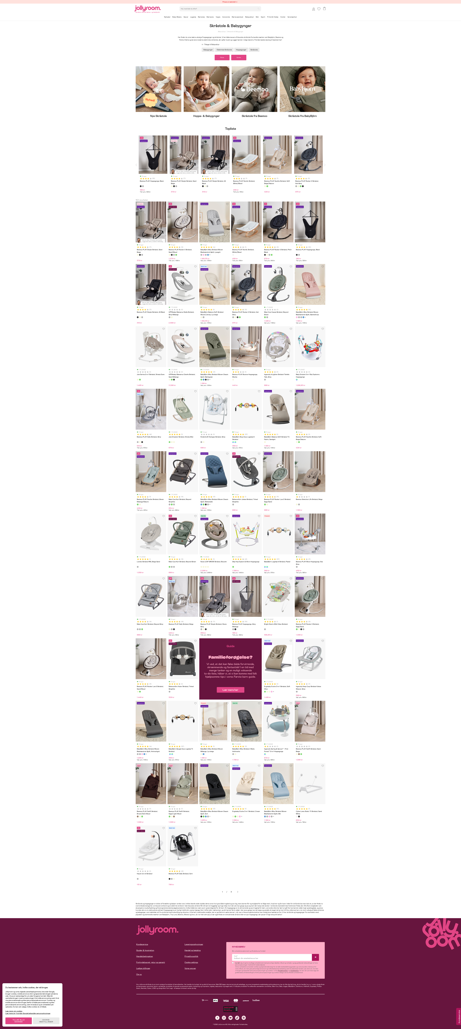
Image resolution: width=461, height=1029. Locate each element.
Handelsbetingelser (144, 956)
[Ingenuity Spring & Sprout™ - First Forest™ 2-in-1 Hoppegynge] (265, 754)
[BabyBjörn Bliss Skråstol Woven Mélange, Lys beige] (201, 754)
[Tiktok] (237, 1018)
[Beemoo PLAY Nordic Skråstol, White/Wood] (233, 255)
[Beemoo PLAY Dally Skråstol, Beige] (140, 442)
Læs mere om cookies (13, 1011)
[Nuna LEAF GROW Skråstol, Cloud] (206, 567)
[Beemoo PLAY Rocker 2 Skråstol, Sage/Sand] (176, 255)
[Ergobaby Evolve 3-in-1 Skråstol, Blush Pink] (271, 691)
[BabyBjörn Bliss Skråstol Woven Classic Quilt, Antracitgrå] (208, 379)
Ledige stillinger (143, 968)
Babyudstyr (221, 32)
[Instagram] (224, 1018)
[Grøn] (267, 186)
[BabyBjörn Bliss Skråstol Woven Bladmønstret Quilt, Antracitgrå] (206, 255)
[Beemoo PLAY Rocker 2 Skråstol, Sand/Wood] (169, 255)
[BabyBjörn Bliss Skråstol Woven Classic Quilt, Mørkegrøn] (201, 379)
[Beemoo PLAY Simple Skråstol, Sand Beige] (138, 255)
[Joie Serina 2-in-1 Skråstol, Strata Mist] (140, 379)
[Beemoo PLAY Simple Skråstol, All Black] (140, 255)
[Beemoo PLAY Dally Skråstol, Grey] (138, 442)
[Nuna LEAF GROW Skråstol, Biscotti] (201, 567)
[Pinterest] (244, 1018)
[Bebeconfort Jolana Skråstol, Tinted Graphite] (233, 504)
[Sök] (258, 8)
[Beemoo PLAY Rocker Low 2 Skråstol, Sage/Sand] (265, 504)
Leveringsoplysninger (194, 944)
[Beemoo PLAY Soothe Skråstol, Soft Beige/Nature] (297, 442)
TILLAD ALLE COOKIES (19, 1021)
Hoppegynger (241, 50)
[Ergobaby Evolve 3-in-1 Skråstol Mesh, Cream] (269, 691)
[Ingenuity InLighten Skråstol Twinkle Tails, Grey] (265, 379)
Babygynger (208, 50)
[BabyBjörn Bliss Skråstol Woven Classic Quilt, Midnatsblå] (203, 379)
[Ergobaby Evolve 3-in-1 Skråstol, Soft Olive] (265, 691)
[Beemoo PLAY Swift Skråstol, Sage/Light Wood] (301, 754)
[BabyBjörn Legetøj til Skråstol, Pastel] (235, 442)
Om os (139, 974)
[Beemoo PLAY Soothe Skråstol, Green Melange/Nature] (299, 442)
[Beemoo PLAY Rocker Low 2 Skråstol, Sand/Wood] (267, 504)
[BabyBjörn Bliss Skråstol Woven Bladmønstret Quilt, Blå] (208, 255)
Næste (237, 892)
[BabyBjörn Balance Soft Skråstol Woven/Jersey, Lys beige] (201, 317)
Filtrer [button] (222, 57)
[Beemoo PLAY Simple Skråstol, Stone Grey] (142, 255)
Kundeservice (142, 944)
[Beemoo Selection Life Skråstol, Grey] (299, 504)
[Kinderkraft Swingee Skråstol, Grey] (201, 442)
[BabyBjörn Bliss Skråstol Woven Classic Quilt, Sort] (206, 379)
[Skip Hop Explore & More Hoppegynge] (233, 567)
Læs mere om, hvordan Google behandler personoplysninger (27, 1013)
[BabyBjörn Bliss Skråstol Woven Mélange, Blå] (203, 754)
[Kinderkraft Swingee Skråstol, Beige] (203, 442)
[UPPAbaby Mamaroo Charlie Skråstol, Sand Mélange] (169, 379)
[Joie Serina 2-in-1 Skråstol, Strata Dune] (138, 379)
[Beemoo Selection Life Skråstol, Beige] (297, 504)
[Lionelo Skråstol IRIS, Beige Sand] (138, 567)
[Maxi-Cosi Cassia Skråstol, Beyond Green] (265, 317)
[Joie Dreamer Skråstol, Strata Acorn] (172, 442)
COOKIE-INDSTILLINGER (46, 1021)
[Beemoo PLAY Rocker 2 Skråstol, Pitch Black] (172, 255)
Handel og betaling (193, 950)
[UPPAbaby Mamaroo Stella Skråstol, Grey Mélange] (169, 317)
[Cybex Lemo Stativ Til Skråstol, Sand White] (297, 816)
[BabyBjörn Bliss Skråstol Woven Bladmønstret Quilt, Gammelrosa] (203, 255)
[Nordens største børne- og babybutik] (147, 8)
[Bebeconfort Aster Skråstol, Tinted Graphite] (169, 691)
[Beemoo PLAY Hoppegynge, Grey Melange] (299, 255)
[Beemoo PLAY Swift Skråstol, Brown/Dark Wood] (299, 754)
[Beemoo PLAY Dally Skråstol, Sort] (142, 442)
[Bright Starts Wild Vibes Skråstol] (265, 629)
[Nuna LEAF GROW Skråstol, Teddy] (208, 567)
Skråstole (254, 50)
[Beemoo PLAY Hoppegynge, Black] (297, 255)
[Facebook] (217, 1018)
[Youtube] (230, 1018)
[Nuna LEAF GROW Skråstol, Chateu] (203, 567)
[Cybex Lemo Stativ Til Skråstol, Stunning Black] (299, 816)
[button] (319, 9)
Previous (136, 164)
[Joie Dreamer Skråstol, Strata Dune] (174, 442)
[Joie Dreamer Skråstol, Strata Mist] (169, 442)
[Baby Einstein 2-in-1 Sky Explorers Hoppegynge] (297, 379)
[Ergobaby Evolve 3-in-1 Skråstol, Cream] (267, 691)
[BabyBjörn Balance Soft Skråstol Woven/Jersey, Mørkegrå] (203, 317)
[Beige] (172, 186)
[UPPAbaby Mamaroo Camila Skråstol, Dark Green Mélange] (172, 379)
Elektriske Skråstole (224, 50)
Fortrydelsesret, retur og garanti (150, 962)
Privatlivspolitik (191, 956)
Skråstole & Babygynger (235, 32)
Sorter (239, 57)
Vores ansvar (190, 968)
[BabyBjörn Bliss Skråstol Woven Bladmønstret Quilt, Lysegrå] (201, 255)
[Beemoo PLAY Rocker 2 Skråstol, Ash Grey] (174, 255)
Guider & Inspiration (145, 950)
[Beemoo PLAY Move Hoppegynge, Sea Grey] (297, 567)
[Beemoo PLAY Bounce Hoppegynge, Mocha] (233, 379)
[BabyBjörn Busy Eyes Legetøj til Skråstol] (233, 442)
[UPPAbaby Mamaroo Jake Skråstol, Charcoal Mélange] (174, 379)
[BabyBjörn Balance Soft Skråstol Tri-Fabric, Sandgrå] (265, 442)
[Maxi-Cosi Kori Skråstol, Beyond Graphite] (169, 504)
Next (325, 164)
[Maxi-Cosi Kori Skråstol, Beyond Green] (172, 504)
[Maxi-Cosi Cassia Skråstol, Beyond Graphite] (267, 317)
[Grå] (143, 186)
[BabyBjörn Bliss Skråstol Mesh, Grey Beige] (235, 754)
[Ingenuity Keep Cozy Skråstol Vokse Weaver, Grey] (297, 691)
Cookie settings (191, 962)
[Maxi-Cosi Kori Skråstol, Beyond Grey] (174, 504)
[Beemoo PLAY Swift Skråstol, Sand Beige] (297, 754)
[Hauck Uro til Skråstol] (138, 879)
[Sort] (141, 186)
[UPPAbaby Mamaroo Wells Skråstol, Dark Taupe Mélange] (172, 317)
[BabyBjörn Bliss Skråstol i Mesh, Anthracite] (233, 754)
